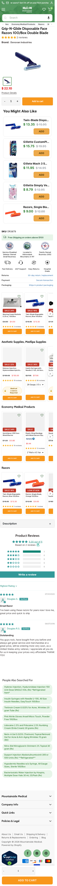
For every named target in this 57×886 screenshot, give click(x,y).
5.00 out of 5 (35, 541)
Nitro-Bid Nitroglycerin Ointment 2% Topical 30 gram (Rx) (27, 747)
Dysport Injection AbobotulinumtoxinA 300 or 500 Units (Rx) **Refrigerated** (26, 756)
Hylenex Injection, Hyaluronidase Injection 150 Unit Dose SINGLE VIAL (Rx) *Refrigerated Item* (27, 690)
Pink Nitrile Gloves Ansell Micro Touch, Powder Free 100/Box (27, 718)
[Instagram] (37, 853)
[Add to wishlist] (19, 296)
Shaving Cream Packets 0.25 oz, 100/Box (12, 315)
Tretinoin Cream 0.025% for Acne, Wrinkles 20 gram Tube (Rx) (26, 709)
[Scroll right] (51, 24)
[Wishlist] (44, 9)
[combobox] (30, 17)
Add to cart (27, 880)
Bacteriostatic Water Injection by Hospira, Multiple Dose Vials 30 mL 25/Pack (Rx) (24, 774)
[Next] (50, 313)
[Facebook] (28, 853)
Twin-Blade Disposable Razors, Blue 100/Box (34, 315)
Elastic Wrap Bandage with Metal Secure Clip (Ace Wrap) (34, 435)
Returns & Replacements (14, 837)
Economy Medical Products (18, 24)
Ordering (33, 837)
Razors (36, 24)
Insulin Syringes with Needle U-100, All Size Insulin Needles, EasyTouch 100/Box (34, 371)
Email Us (18, 834)
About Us (6, 834)
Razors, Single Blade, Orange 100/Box (34, 495)
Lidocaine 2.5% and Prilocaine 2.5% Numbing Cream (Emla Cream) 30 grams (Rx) (26, 726)
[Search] (5, 17)
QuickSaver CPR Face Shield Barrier (11, 434)
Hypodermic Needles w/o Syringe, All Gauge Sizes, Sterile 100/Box (26, 765)
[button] (48, 18)
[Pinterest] (46, 853)
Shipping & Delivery (35, 834)
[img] (7, 594)
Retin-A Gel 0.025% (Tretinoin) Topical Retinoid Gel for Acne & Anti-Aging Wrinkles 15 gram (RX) (27, 737)
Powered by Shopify (12, 845)
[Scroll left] (3, 24)
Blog (43, 837)
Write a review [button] (27, 574)
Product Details (9, 93)
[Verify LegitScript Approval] (9, 859)
